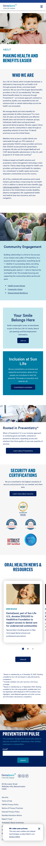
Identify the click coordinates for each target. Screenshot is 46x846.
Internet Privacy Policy (11, 811)
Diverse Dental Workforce (18, 293)
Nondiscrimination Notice (12, 815)
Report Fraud (7, 819)
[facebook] (27, 776)
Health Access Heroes (16, 285)
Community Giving (15, 289)
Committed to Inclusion (23, 387)
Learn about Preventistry (23, 450)
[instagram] (19, 776)
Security (5, 797)
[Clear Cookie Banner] (39, 829)
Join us (23, 340)
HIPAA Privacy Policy (10, 804)
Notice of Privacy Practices (12, 808)
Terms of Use (7, 801)
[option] (23, 648)
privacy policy (14, 836)
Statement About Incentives (13, 822)
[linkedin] (23, 776)
